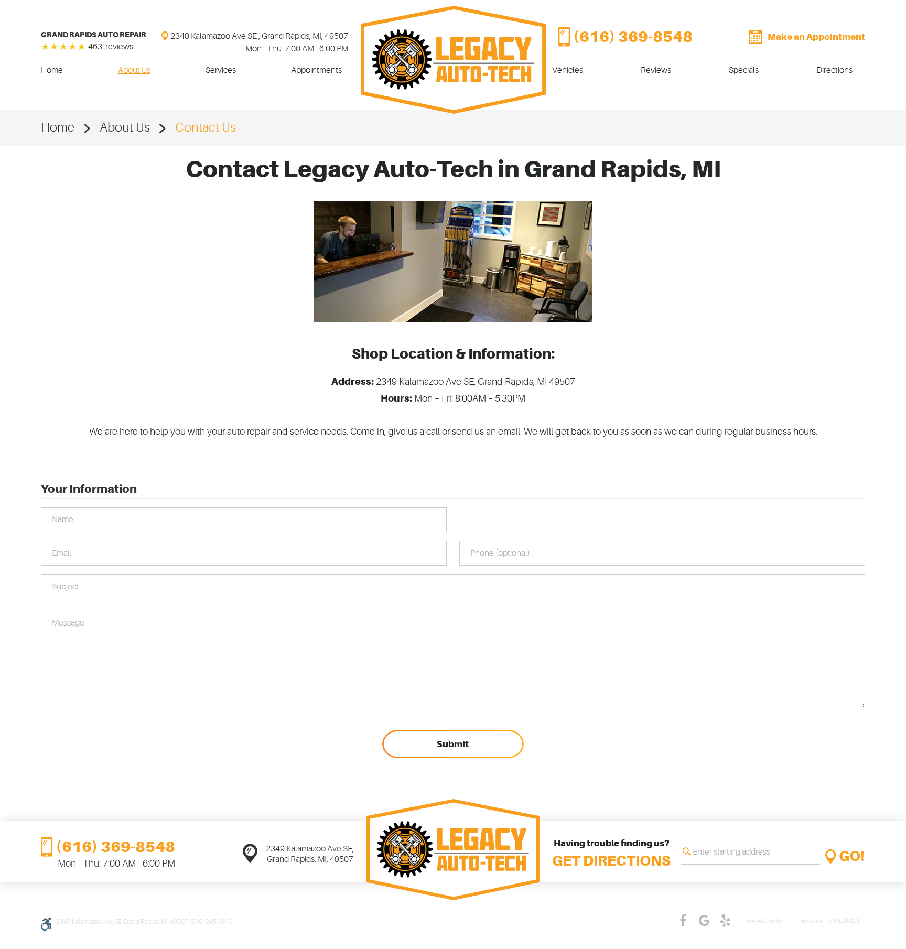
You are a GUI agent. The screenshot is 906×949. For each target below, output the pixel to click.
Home (52, 70)
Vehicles (567, 70)
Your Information (89, 488)
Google (704, 920)
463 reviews (110, 46)
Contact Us (205, 128)
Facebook (683, 920)
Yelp (725, 920)
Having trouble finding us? (611, 853)
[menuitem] (52, 70)
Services (221, 70)
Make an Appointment (816, 36)
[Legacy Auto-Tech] (453, 60)
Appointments (316, 70)
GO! (852, 856)
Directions (834, 70)
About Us (134, 70)
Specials (744, 70)
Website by (831, 921)
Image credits (763, 921)
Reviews (656, 70)
